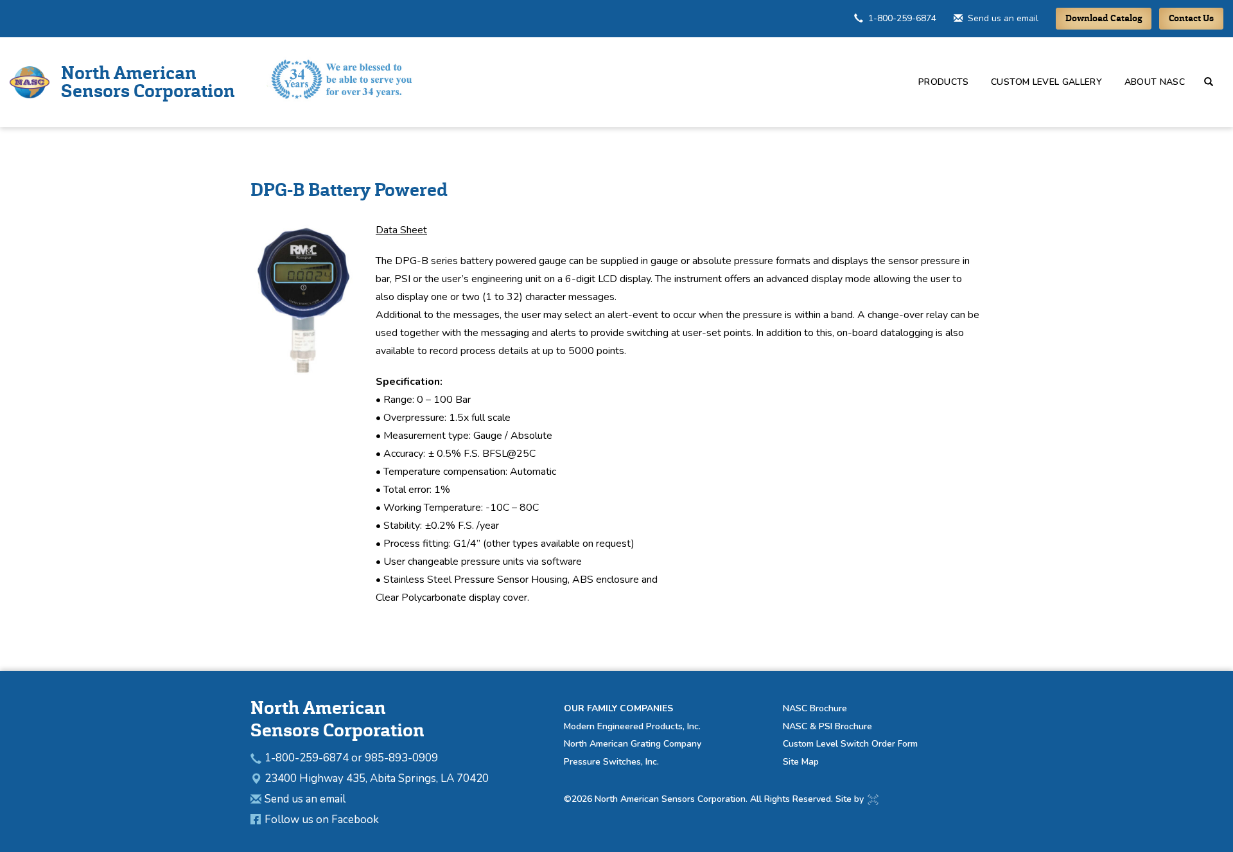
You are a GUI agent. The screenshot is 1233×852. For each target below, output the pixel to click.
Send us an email (1003, 18)
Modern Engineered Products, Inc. (632, 726)
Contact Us (1191, 18)
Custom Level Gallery (1046, 82)
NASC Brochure (815, 708)
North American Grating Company (632, 744)
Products (943, 82)
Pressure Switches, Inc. (611, 762)
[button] (1213, 81)
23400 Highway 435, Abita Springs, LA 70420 (377, 778)
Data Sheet (401, 230)
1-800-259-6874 (902, 18)
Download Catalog (1103, 18)
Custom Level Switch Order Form (850, 744)
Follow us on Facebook (322, 819)
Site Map (801, 762)
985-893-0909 (401, 757)
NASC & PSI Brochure (827, 726)
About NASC (1154, 82)
